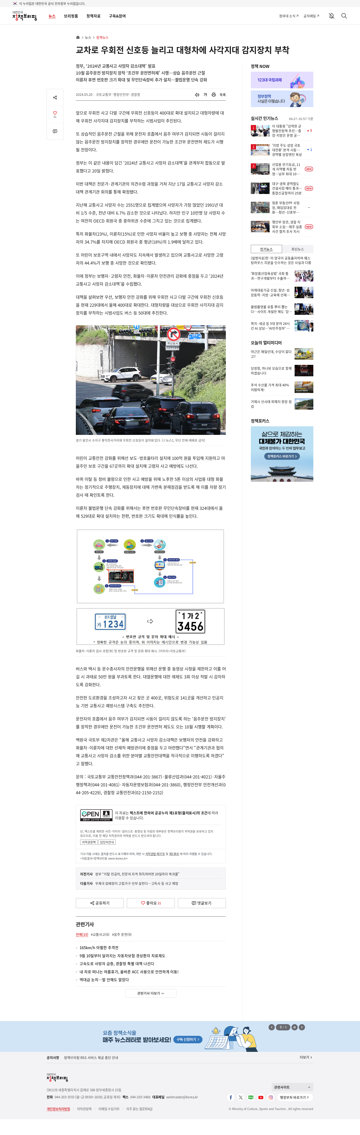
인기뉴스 (266, 249)
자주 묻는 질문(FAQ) (139, 1109)
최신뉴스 (297, 249)
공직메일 (310, 16)
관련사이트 (282, 1087)
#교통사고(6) (100, 934)
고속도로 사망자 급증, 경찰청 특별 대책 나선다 (117, 963)
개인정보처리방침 (58, 1109)
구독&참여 (117, 16)
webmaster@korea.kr (182, 1097)
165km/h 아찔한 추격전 (99, 947)
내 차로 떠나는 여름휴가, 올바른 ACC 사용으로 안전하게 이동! (129, 972)
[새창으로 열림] (213, 94)
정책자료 (93, 16)
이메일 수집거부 (108, 1109)
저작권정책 (89, 842)
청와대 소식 (287, 16)
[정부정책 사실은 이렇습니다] (282, 98)
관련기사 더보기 (148, 993)
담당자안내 (107, 842)
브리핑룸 (71, 16)
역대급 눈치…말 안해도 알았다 (104, 979)
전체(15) (82, 934)
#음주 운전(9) (122, 934)
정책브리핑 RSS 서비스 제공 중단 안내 (91, 1057)
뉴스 (52, 16)
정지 (294, 1027)
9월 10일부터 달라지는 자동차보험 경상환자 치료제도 (122, 956)
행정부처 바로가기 (293, 1097)
